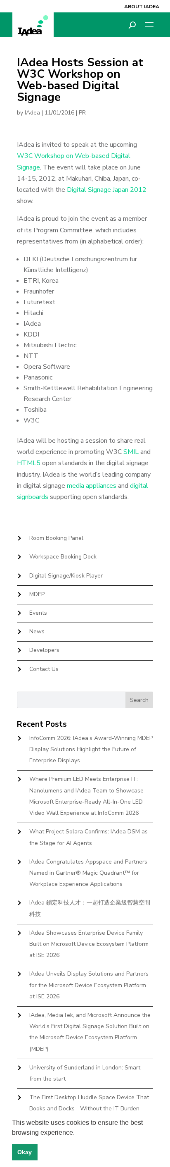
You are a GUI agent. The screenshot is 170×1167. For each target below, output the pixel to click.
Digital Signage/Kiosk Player (66, 576)
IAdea (32, 113)
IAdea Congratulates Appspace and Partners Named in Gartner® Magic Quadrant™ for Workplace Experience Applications (88, 873)
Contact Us (44, 669)
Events (38, 613)
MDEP (37, 594)
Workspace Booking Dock (63, 557)
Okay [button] (24, 1152)
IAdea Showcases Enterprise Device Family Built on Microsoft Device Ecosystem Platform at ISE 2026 (89, 944)
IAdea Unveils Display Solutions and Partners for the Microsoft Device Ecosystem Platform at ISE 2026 (89, 985)
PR (82, 113)
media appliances (91, 485)
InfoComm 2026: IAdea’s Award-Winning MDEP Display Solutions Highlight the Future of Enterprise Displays (91, 749)
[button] (77, 1133)
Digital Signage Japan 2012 (106, 189)
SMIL (131, 451)
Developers (44, 650)
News (37, 631)
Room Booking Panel (56, 538)
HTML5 (28, 463)
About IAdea (141, 6)
